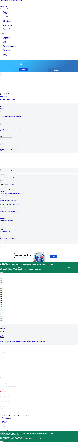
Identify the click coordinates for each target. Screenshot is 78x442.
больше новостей (2, 108)
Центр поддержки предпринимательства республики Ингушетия (10, 195)
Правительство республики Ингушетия (6, 189)
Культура (4, 42)
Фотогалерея (5, 55)
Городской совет (5, 22)
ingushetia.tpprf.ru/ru (3, 202)
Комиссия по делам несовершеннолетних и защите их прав (11, 18)
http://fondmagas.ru (3, 207)
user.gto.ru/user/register (3, 240)
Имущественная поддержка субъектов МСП (9, 46)
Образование (5, 40)
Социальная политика (6, 37)
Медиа (2, 53)
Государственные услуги (4, 216)
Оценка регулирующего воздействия (8, 24)
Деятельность (4, 31)
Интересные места (6, 12)
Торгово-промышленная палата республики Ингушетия (9, 200)
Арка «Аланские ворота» (3, 330)
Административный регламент (7, 21)
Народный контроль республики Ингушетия (7, 227)
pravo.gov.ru (1, 213)
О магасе (3, 10)
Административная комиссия (7, 26)
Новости (3, 51)
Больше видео (3, 247)
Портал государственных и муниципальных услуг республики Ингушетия (11, 178)
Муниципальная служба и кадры (7, 27)
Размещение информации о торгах (5, 233)
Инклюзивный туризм (6, 50)
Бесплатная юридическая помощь (8, 99)
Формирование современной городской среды (10, 45)
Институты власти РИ (6, 28)
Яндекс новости (5, 52)
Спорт (4, 43)
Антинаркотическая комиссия (7, 25)
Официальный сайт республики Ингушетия (7, 184)
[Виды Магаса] (2, 335)
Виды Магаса (2, 336)
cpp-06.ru (1, 196)
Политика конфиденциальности (5, 394)
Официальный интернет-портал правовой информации (9, 211)
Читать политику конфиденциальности (6, 271)
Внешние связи (5, 38)
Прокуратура (5, 29)
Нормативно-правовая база (7, 19)
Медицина (4, 41)
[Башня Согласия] (2, 328)
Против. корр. (4, 56)
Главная (3, 416)
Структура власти (4, 421)
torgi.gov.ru (1, 234)
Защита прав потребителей (7, 49)
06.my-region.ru (2, 229)
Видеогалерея (5, 54)
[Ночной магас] (2, 333)
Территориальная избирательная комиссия (9, 30)
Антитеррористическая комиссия (8, 23)
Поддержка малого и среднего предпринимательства (11, 35)
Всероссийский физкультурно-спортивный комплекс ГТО (9, 238)
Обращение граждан (5, 97)
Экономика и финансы (6, 39)
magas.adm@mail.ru (9, 371)
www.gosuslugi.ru (2, 218)
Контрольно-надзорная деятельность (8, 47)
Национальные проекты (6, 44)
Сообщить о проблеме (23, 69)
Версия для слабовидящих (3, 6)
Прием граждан (7, 14)
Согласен (1, 272)
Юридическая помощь (6, 48)
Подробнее (65, 161)
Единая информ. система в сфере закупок (6, 222)
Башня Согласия (2, 329)
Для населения (5, 13)
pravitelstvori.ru (2, 191)
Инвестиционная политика (7, 36)
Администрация (5, 20)
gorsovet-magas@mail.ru (3, 383)
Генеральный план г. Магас (7, 11)
